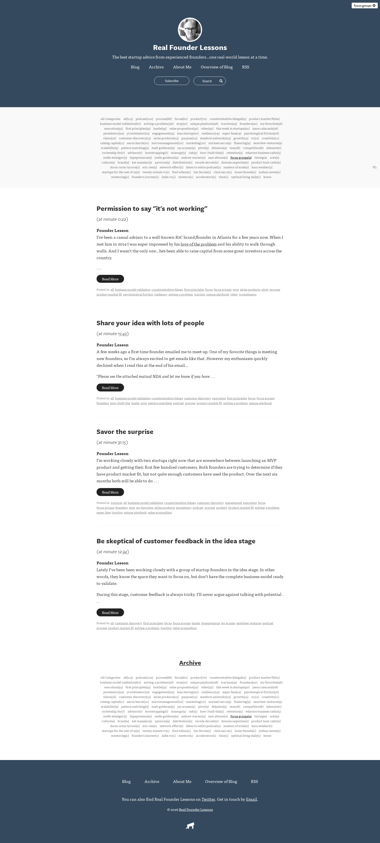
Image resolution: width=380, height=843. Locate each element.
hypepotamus (210, 623)
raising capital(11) (112, 142)
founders (103, 402)
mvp (236, 289)
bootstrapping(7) (156, 152)
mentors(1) (185, 176)
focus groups (363, 5)
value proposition (160, 512)
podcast (178, 402)
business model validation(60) (120, 123)
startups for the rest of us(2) (121, 171)
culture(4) (108, 162)
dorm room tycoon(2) (125, 167)
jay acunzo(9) (186, 147)
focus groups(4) (241, 157)
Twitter (208, 798)
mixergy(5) (178, 152)
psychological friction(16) (261, 133)
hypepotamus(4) (141, 157)
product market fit (109, 294)
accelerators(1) (206, 176)
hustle (135, 402)
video (234, 294)
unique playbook (217, 294)
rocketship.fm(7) (113, 152)
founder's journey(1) (145, 176)
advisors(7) (135, 152)
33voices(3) (162, 162)
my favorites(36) (271, 123)
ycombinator (248, 294)
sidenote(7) (273, 147)
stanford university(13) (215, 138)
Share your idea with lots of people (150, 322)
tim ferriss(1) (202, 171)
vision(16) (109, 138)
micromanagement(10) (167, 142)
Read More (110, 279)
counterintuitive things (167, 289)
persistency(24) (113, 133)
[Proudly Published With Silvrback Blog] (190, 827)
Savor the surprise (125, 431)
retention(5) (235, 152)
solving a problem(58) (159, 123)
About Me (182, 66)
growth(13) (241, 138)
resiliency (160, 294)
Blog (135, 66)
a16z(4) (274, 157)
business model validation (132, 289)
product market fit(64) (264, 118)
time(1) (223, 176)
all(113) (128, 118)
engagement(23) (163, 133)
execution (219, 398)
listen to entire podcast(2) (203, 167)
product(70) (198, 118)
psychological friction (138, 294)
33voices (116, 502)
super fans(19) (231, 133)
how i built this (120, 402)
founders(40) (248, 123)
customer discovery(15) (135, 138)
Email (251, 798)
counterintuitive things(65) (228, 118)
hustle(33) (159, 128)
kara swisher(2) (262, 167)
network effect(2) (171, 167)
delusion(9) (219, 147)
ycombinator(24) (138, 133)
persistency (184, 507)
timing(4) (260, 157)
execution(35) (113, 128)
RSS (245, 66)
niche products (250, 289)
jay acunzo (228, 623)
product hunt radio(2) (266, 162)
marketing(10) (196, 142)
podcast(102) (144, 118)
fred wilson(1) (181, 171)
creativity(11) (270, 138)
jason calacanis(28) (265, 128)
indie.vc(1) (168, 176)
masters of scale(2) (236, 167)
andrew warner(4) (193, 157)
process (275, 289)
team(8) (235, 147)
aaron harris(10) (138, 142)
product (221, 507)
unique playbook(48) (204, 123)
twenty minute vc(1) (155, 171)
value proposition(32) (183, 128)
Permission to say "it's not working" (152, 208)
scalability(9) (109, 147)
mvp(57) (181, 123)
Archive (156, 66)
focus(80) (181, 118)
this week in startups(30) (233, 128)
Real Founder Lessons (196, 809)
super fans (104, 512)
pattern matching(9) (135, 147)
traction (199, 294)
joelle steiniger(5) (115, 157)
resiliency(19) (210, 133)
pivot (265, 289)
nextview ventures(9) (267, 142)
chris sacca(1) (223, 171)
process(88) (164, 118)
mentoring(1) (120, 176)
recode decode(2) (206, 162)
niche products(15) (166, 138)
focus (209, 289)
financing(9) (242, 142)
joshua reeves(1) (269, 171)
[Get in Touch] (375, 166)
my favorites (144, 507)
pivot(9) (203, 147)
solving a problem (180, 294)
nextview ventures (248, 623)
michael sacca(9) (219, 142)
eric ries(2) (149, 167)
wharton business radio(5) (263, 152)
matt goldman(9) (163, 147)
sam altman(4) (218, 157)
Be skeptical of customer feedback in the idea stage (176, 540)
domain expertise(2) (234, 162)
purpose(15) (189, 138)
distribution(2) (182, 162)
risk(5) (193, 152)
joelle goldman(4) (166, 157)
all (112, 289)
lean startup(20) (188, 133)
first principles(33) (138, 128)
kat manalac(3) (142, 162)
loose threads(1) (245, 171)
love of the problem (199, 243)
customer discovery (197, 398)
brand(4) (123, 162)
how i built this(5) (212, 152)
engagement (233, 502)
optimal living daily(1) (246, 176)
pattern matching (160, 402)
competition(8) (253, 147)
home (267, 176)
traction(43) (229, 123)
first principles (194, 289)
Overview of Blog (217, 66)
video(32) (207, 128)
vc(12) (255, 138)
